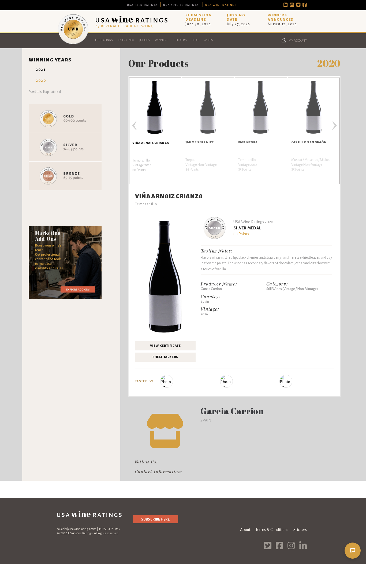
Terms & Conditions (271, 530)
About (245, 530)
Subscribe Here (155, 519)
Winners (161, 40)
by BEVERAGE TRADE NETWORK (124, 26)
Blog (195, 40)
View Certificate (165, 345)
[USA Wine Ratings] (73, 44)
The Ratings (104, 40)
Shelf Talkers (165, 357)
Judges (144, 40)
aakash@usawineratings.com (76, 529)
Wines (208, 40)
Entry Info (126, 40)
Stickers (180, 40)
